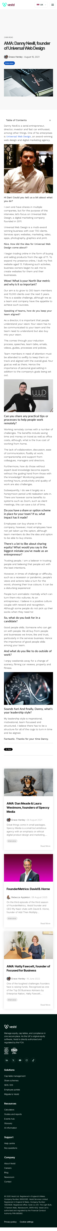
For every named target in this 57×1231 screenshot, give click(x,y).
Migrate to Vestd (11, 1094)
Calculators (9, 1109)
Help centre (9, 1143)
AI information (10, 1128)
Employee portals (12, 1089)
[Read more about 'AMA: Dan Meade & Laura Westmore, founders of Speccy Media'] (28, 782)
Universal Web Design (18, 136)
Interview (9, 63)
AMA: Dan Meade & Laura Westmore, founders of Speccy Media (28, 807)
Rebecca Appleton (20, 897)
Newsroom (9, 1177)
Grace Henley (15, 57)
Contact (7, 1181)
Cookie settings (26, 1222)
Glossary (8, 1123)
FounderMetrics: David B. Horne (28, 889)
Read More (45, 846)
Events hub (9, 1119)
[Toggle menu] (52, 5)
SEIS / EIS (8, 1085)
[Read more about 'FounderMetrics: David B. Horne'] (28, 868)
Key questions (10, 1148)
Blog (6, 1172)
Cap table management (14, 1076)
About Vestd (9, 1163)
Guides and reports (13, 1114)
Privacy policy (10, 1222)
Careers (8, 1168)
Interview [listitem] (12, 841)
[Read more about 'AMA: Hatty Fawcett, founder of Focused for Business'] (28, 945)
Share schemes (11, 1080)
